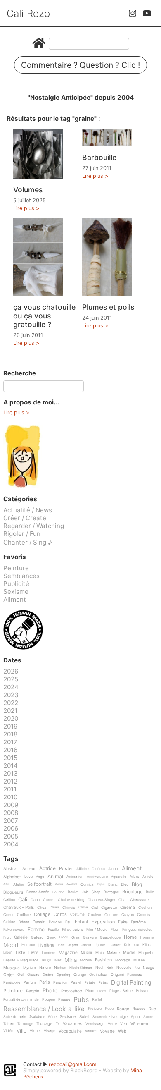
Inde (61, 945)
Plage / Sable (121, 990)
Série (52, 1016)
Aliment (14, 599)
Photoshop (71, 991)
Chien (54, 907)
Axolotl (71, 884)
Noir (110, 967)
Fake (123, 922)
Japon (73, 945)
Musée (139, 960)
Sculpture (37, 1016)
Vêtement (140, 1023)
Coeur (8, 914)
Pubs (81, 999)
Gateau (37, 937)
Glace (63, 937)
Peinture (16, 568)
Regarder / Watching (33, 526)
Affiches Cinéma (90, 868)
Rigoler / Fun (21, 534)
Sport (135, 1016)
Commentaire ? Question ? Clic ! (80, 65)
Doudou (55, 922)
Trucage (44, 1023)
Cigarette (109, 907)
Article (147, 876)
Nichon (60, 967)
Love (28, 876)
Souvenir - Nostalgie (110, 1016)
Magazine (68, 952)
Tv (57, 1023)
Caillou (9, 899)
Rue (152, 1009)
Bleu (124, 884)
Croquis (143, 914)
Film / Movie (96, 929)
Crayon (127, 914)
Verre (112, 1023)
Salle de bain (14, 1016)
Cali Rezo (28, 13)
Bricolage (132, 892)
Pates (103, 982)
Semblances (21, 576)
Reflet (97, 999)
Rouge (123, 1009)
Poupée (48, 999)
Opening (63, 974)
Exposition (103, 922)
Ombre (48, 974)
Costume (77, 914)
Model (129, 952)
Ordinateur (98, 974)
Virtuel (35, 1031)
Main (99, 952)
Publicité (16, 584)
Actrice (47, 868)
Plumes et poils (108, 307)
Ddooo (24, 921)
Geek (51, 937)
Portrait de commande (21, 999)
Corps (60, 915)
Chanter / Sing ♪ (27, 542)
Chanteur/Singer (101, 899)
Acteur (29, 868)
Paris (44, 982)
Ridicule (95, 1008)
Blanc (113, 884)
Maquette (146, 952)
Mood (10, 945)
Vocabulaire (70, 1031)
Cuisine (9, 921)
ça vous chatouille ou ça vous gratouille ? (44, 316)
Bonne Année (37, 892)
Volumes (28, 189)
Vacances (72, 1023)
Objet (8, 975)
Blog (137, 884)
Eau (68, 922)
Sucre (148, 1016)
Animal (55, 877)
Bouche (58, 892)
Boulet (73, 892)
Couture (111, 914)
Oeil (20, 974)
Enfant (81, 922)
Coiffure (24, 914)
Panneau (134, 974)
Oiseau (33, 974)
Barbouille (99, 157)
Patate (90, 982)
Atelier (18, 884)
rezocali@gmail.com (73, 1064)
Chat (122, 899)
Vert (123, 1023)
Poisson (142, 990)
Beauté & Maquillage (20, 960)
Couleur (94, 914)
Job (85, 892)
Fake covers (13, 929)
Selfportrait (39, 884)
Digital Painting (131, 982)
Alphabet (12, 877)
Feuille (53, 929)
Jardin (86, 945)
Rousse (139, 1008)
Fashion (103, 960)
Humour (28, 945)
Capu (35, 899)
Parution (60, 982)
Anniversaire (97, 876)
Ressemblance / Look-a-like (44, 1009)
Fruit (7, 937)
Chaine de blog (71, 899)
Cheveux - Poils (18, 907)
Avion (59, 884)
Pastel (76, 982)
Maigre (86, 952)
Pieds (101, 991)
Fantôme (138, 922)
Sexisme (15, 591)
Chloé (83, 907)
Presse (64, 999)
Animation (74, 876)
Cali (22, 899)
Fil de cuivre (72, 929)
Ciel (94, 907)
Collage (42, 915)
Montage (122, 960)
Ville (21, 1031)
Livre (33, 952)
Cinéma (127, 907)
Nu (137, 967)
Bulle (150, 892)
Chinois (68, 907)
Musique (11, 968)
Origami (117, 974)
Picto (89, 990)
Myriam (29, 967)
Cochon (145, 907)
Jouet (116, 945)
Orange (79, 974)
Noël (99, 967)
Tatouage (25, 1023)
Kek (127, 945)
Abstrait (11, 868)
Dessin (39, 922)
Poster (66, 869)
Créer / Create (24, 518)
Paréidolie (11, 982)
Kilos (146, 945)
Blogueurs (13, 892)
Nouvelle (123, 967)
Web (122, 1031)
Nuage (148, 967)
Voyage (107, 1031)
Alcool (113, 868)
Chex (41, 907)
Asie (6, 884)
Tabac (8, 1023)
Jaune (100, 945)
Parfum (30, 982)
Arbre (134, 876)
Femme (36, 929)
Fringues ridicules (137, 929)
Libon (7, 952)
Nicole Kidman (80, 967)
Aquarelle (118, 876)
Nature (45, 967)
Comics (87, 884)
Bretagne (111, 892)
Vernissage (94, 1023)
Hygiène (46, 945)
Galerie (21, 937)
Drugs (46, 960)
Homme (147, 937)
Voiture (91, 1031)
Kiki (136, 945)
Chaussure (139, 899)
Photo (50, 990)
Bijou (101, 884)
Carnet (48, 899)
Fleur (115, 929)
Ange (40, 876)
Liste (20, 952)
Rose (109, 1008)
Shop (96, 892)
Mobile (86, 960)
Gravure (90, 937)
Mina (70, 960)
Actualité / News (27, 510)
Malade (113, 952)
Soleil (84, 1016)
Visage (49, 1031)
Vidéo (8, 1031)
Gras (75, 937)
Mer (57, 960)
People (32, 991)
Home (130, 937)
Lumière (48, 952)
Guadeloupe (110, 937)
